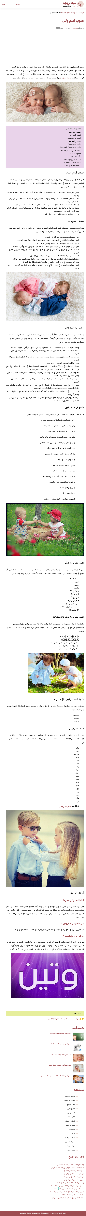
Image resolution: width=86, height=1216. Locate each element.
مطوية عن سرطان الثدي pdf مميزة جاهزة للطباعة (67, 1185)
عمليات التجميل (70, 1142)
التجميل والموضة (69, 1100)
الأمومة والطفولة (70, 1096)
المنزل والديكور (70, 1125)
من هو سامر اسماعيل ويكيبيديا (74, 1173)
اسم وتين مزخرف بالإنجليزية (70, 147)
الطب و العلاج (71, 1117)
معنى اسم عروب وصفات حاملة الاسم (60, 1044)
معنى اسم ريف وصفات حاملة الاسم (60, 1033)
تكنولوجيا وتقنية (70, 1137)
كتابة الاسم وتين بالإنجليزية (70, 150)
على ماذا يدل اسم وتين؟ (71, 162)
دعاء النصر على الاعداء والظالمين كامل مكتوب (68, 1188)
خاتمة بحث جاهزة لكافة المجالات (73, 1194)
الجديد (17, 4)
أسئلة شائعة (75, 156)
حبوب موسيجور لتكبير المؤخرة (73, 1179)
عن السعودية (71, 1146)
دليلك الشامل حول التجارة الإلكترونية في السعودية (68, 1197)
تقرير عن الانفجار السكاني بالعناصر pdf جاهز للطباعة (67, 1191)
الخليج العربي (71, 1108)
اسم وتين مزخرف (74, 144)
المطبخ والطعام (70, 1121)
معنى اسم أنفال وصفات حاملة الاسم (60, 1065)
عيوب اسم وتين (74, 132)
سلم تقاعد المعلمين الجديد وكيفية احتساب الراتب (67, 1167)
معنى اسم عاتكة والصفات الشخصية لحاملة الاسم (56, 1076)
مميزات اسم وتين (74, 138)
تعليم (73, 1133)
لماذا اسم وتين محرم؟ (71, 159)
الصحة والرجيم (70, 1113)
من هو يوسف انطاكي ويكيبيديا (74, 1176)
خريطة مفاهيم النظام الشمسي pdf (72, 1170)
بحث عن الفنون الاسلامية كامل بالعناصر (71, 1164)
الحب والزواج (71, 1104)
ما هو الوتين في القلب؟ (71, 165)
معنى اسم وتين (74, 135)
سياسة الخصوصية (25, 1213)
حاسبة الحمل (71, 1150)
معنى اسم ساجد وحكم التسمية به (61, 1054)
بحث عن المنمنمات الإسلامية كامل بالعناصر (69, 1182)
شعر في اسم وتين (74, 141)
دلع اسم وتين (75, 153)
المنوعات (72, 1129)
